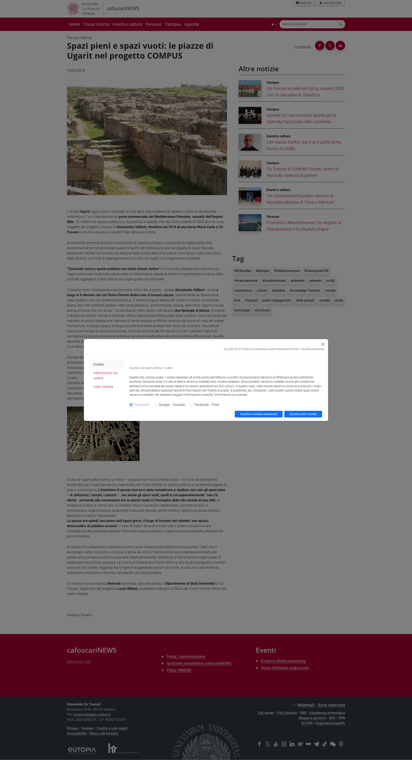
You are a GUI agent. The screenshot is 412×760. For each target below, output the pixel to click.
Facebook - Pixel (206, 405)
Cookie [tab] (98, 364)
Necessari (142, 405)
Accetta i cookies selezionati (258, 414)
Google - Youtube (172, 405)
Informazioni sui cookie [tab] (105, 375)
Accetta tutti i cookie (303, 414)
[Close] (323, 344)
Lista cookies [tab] (103, 387)
